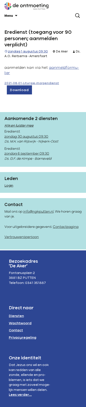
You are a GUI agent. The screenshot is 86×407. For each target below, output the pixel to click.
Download (19, 90)
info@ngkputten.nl (38, 212)
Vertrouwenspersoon (21, 237)
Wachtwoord (20, 323)
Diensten (16, 316)
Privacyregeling (22, 337)
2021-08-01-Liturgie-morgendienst (31, 83)
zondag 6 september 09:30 (26, 154)
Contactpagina (66, 227)
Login (8, 186)
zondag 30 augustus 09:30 (26, 137)
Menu (8, 15)
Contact (16, 330)
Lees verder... (20, 395)
